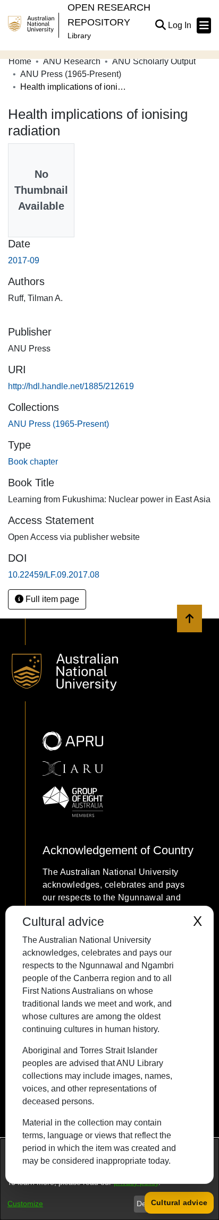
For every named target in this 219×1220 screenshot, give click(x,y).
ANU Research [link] (71, 61)
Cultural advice (179, 1202)
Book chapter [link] (33, 461)
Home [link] (20, 61)
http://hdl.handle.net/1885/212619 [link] (71, 386)
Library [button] (79, 35)
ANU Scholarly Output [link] (154, 61)
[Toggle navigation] (204, 25)
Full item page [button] (51, 599)
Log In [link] (180, 25)
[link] (58, 423)
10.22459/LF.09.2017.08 (53, 574)
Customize (25, 1203)
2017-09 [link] (23, 260)
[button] (160, 25)
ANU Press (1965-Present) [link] (70, 74)
